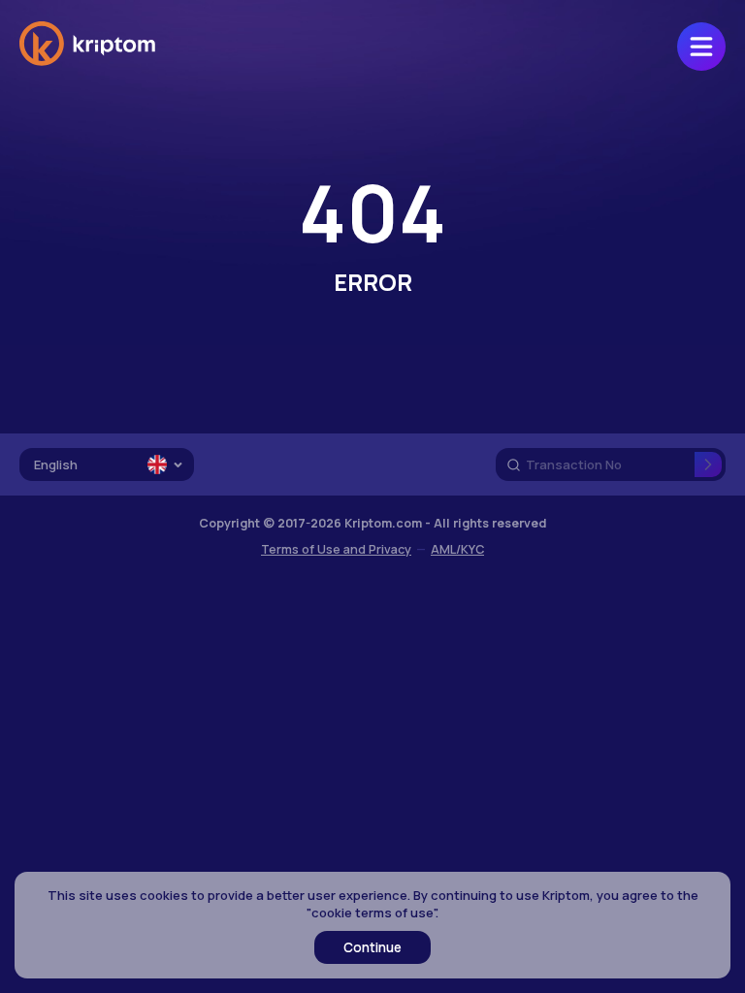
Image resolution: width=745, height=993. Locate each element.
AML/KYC (457, 549)
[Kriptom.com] (87, 62)
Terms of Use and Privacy (336, 549)
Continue (372, 947)
